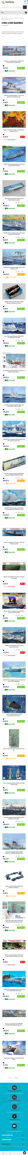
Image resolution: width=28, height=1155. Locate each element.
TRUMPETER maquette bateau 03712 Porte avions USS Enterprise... (14, 680)
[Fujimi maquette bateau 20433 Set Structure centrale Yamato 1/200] (14, 910)
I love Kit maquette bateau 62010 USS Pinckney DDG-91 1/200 (14, 336)
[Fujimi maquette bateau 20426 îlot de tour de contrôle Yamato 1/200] (14, 738)
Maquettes (6, 18)
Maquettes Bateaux (14, 18)
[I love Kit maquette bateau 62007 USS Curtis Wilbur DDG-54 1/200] (14, 394)
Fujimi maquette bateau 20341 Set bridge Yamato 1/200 (14, 783)
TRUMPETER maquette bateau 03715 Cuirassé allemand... (14, 646)
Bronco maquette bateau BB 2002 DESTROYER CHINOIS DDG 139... (14, 1024)
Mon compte (6, 1144)
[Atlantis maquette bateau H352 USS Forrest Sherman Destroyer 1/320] (14, 944)
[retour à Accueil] (2, 18)
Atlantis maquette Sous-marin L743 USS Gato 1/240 (14, 577)
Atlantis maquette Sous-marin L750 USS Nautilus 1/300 (14, 543)
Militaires (22, 18)
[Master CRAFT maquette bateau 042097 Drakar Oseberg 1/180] (14, 601)
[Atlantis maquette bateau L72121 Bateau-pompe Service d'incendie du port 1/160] (14, 119)
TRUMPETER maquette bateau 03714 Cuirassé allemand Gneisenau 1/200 (14, 508)
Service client (14, 1110)
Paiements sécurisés (14, 1119)
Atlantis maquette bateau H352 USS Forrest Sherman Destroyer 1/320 (14, 955)
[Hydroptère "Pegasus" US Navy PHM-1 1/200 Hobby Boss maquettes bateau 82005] (14, 1048)
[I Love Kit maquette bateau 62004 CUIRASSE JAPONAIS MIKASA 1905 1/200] (14, 841)
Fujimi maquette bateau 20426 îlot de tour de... (14, 749)
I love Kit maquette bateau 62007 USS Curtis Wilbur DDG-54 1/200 (14, 405)
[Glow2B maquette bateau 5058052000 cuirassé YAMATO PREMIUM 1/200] (14, 463)
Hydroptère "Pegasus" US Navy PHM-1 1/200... (14, 1058)
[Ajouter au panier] (18, 68)
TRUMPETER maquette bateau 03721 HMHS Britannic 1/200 (14, 199)
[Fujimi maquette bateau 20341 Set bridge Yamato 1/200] (14, 773)
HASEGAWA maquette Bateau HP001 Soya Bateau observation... (14, 371)
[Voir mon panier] (24, 1152)
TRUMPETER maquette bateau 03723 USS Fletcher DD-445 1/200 (14, 233)
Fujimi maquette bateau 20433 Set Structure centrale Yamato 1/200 (14, 921)
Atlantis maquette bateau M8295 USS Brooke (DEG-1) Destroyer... (14, 61)
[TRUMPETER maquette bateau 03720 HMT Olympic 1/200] (14, 257)
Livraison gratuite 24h (14, 1100)
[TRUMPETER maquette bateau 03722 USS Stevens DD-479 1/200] (14, 154)
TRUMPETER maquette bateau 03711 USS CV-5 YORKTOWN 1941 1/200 (14, 990)
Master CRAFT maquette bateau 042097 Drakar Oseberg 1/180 (14, 611)
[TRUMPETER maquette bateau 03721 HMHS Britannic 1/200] (14, 188)
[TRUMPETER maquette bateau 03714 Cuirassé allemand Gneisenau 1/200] (14, 498)
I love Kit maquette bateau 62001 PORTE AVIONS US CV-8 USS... (14, 818)
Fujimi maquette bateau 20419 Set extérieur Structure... (14, 887)
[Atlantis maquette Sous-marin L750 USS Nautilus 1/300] (14, 532)
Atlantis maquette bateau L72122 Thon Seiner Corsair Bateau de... (14, 96)
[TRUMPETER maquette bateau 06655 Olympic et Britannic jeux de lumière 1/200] (14, 291)
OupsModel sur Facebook (14, 1091)
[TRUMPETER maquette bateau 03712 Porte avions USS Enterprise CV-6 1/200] (14, 669)
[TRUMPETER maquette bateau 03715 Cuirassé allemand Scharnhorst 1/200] (14, 635)
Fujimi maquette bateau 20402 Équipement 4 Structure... (14, 715)
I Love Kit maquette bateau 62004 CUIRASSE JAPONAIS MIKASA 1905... (14, 852)
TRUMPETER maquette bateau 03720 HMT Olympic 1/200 (14, 268)
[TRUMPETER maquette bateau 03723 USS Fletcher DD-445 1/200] (14, 222)
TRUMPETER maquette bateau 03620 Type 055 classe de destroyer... (14, 440)
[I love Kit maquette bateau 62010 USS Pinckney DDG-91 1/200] (14, 326)
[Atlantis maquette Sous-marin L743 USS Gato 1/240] (14, 566)
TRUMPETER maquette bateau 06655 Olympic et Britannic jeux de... (14, 302)
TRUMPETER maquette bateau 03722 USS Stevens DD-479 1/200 (14, 165)
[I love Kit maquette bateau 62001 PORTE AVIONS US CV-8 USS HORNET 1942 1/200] (14, 807)
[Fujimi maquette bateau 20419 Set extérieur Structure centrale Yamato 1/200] (14, 876)
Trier (3, 36)
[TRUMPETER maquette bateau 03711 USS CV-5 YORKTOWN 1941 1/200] (14, 979)
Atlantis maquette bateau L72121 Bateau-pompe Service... (14, 130)
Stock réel (14, 1129)
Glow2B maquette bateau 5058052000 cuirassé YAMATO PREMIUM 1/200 (14, 474)
